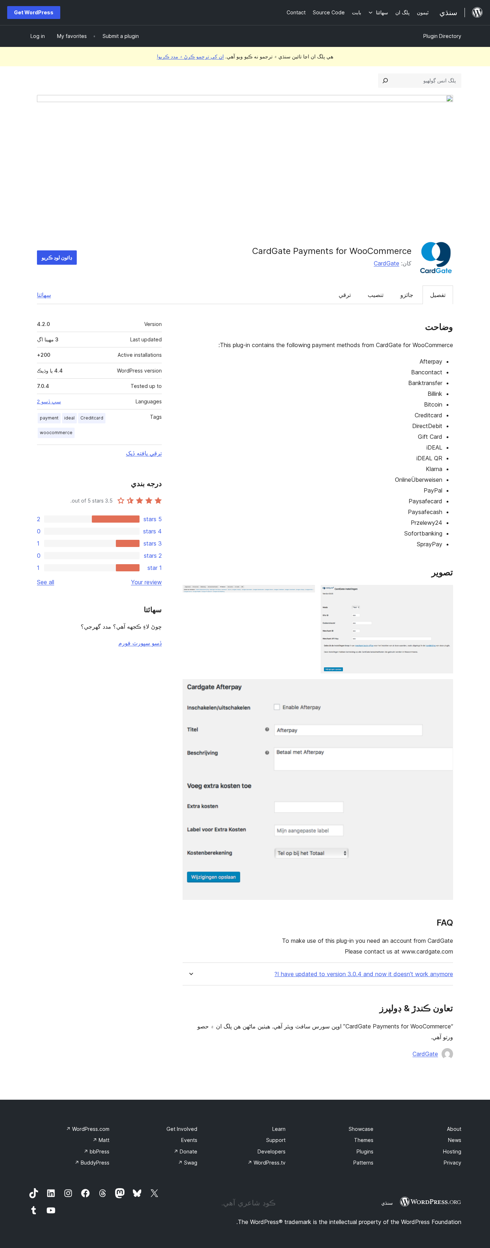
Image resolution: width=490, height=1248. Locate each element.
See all (45, 582)
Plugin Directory (442, 36)
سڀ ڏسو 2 (49, 401)
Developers (272, 1151)
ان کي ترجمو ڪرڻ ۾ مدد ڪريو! (190, 56)
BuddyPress (92, 1163)
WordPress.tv (267, 1163)
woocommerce (56, 432)
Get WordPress (33, 12)
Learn (279, 1129)
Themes (363, 1140)
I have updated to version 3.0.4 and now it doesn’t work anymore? (363, 974)
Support (276, 1140)
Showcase (361, 1129)
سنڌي (387, 1203)
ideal (69, 418)
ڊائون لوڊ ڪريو (57, 257)
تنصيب (375, 294)
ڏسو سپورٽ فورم (140, 643)
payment (49, 418)
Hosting (452, 1151)
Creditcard (91, 418)
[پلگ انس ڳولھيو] (385, 80)
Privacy (452, 1163)
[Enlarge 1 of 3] (443, 594)
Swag (187, 1163)
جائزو (406, 294)
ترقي (345, 294)
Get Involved (181, 1129)
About (454, 1129)
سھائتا (44, 294)
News (454, 1140)
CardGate (386, 263)
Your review (146, 582)
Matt (101, 1140)
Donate (185, 1151)
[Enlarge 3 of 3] (443, 688)
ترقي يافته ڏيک (144, 453)
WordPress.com (87, 1129)
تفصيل (438, 294)
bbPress (96, 1151)
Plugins (365, 1151)
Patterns (363, 1163)
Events (189, 1140)
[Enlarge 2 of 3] (305, 594)
